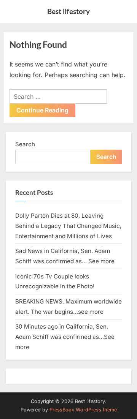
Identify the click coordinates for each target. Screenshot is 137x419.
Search (25, 144)
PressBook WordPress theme (83, 410)
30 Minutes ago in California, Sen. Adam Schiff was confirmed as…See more (65, 336)
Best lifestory (68, 11)
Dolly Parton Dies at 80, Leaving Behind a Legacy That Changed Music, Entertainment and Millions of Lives (68, 225)
